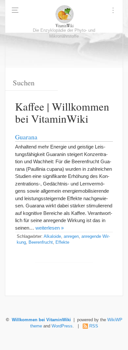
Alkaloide (52, 236)
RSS (93, 326)
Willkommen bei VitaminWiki (41, 320)
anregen (71, 236)
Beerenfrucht (41, 242)
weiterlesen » (49, 228)
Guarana (26, 136)
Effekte (62, 242)
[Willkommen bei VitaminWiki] (64, 16)
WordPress (62, 326)
